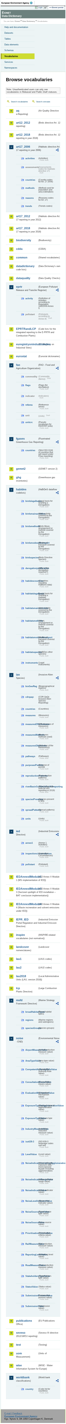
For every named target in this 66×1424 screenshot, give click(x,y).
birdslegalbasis (31, 501)
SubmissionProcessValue (31, 1295)
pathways (30, 756)
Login (40, 7)
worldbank (23, 1377)
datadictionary (25, 266)
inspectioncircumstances (31, 853)
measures (30, 715)
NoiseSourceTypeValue (31, 1212)
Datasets (8, 33)
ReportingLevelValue (31, 1254)
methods (30, 188)
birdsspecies (31, 557)
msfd (19, 1000)
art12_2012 (23, 122)
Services (8, 62)
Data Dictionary (28, 21)
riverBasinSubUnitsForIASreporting (31, 786)
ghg (18, 477)
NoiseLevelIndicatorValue (31, 1201)
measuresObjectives (31, 745)
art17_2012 (23, 216)
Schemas (9, 50)
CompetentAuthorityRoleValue (31, 1069)
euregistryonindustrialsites (27, 344)
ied (18, 831)
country (29, 1389)
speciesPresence (31, 799)
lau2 (18, 967)
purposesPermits (31, 765)
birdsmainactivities (31, 513)
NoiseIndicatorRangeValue (31, 1179)
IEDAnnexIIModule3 (27, 888)
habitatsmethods (31, 621)
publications (24, 1320)
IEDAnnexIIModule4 (27, 904)
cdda (19, 248)
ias (18, 674)
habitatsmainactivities (31, 608)
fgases (20, 438)
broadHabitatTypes (31, 1012)
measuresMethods (31, 735)
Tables (7, 39)
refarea (28, 405)
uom (19, 1353)
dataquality (23, 278)
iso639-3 (29, 1141)
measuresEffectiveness (31, 724)
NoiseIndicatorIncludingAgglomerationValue (31, 1163)
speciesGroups (31, 1028)
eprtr (19, 286)
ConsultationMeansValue (31, 1082)
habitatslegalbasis (31, 593)
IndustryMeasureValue (31, 1129)
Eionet (17, 21)
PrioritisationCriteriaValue (31, 1233)
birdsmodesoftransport (31, 543)
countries (30, 180)
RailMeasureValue (31, 1244)
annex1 (29, 843)
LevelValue (31, 1154)
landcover (22, 946)
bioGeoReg (31, 686)
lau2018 (21, 976)
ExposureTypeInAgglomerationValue (31, 1105)
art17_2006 (23, 146)
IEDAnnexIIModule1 (27, 876)
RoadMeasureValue (31, 1265)
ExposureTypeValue (31, 1118)
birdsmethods (31, 526)
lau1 (18, 959)
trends (28, 206)
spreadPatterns (31, 810)
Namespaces (10, 67)
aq (17, 110)
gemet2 (21, 468)
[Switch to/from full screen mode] (46, 7)
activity (29, 298)
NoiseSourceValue (31, 1222)
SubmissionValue (31, 1306)
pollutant (30, 864)
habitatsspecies (31, 652)
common (21, 257)
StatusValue (31, 1286)
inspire (20, 934)
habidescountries (31, 581)
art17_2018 (23, 228)
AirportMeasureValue (31, 1050)
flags (27, 385)
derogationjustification (31, 568)
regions (29, 1020)
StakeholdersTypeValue (31, 1276)
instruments (31, 663)
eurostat (21, 356)
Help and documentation (16, 27)
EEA (18, 3)
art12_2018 (23, 134)
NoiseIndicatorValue (31, 1190)
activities (30, 158)
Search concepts (43, 102)
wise (19, 1365)
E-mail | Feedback (13, 1413)
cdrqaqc (29, 697)
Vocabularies (11, 56)
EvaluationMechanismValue (31, 1093)
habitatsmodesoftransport (31, 637)
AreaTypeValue (31, 1061)
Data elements (11, 44)
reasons (29, 198)
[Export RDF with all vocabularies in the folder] (57, 150)
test (18, 1344)
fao (18, 364)
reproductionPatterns (31, 775)
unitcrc (29, 422)
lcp (18, 988)
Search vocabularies (19, 102)
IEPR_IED (22, 919)
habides (21, 489)
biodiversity (23, 240)
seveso (20, 1332)
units (28, 818)
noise (19, 1038)
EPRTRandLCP (26, 328)
